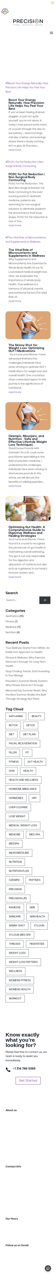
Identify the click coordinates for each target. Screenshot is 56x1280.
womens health (19, 989)
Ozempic (14, 880)
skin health (37, 916)
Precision (15, 889)
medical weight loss (23, 825)
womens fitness (20, 980)
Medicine (11, 627)
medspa (14, 843)
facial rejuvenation (23, 743)
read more (15, 150)
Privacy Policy (14, 1265)
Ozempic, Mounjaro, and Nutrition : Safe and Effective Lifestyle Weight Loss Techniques (28, 440)
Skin (32, 907)
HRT (34, 798)
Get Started (28, 1080)
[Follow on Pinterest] (26, 1255)
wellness (15, 971)
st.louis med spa (20, 935)
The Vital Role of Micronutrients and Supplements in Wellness (27, 253)
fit (27, 752)
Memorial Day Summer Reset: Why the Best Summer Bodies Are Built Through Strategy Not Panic (26, 694)
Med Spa (34, 834)
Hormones (16, 798)
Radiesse (15, 907)
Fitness (10, 621)
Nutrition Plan (19, 871)
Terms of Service (34, 1265)
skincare (15, 916)
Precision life (18, 898)
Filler (13, 752)
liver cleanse (18, 807)
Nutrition (11, 632)
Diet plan (29, 734)
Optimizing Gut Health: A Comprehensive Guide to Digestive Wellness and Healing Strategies (27, 531)
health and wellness (23, 780)
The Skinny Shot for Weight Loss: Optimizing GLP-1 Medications (26, 348)
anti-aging (16, 716)
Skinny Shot (17, 925)
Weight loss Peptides (23, 962)
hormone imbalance (23, 789)
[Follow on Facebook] (8, 1255)
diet (11, 734)
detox (30, 725)
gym (11, 771)
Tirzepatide (36, 944)
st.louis (39, 925)
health (28, 771)
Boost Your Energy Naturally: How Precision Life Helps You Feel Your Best (26, 104)
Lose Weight (17, 816)
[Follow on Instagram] (14, 1255)
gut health (35, 762)
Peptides (34, 880)
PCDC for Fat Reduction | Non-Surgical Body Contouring (27, 177)
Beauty (37, 716)
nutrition (15, 862)
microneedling (19, 853)
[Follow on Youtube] (20, 1255)
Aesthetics (12, 616)
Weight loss (17, 953)
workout (15, 998)
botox (13, 725)
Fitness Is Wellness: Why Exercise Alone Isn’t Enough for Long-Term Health (26, 661)
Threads (14, 944)
